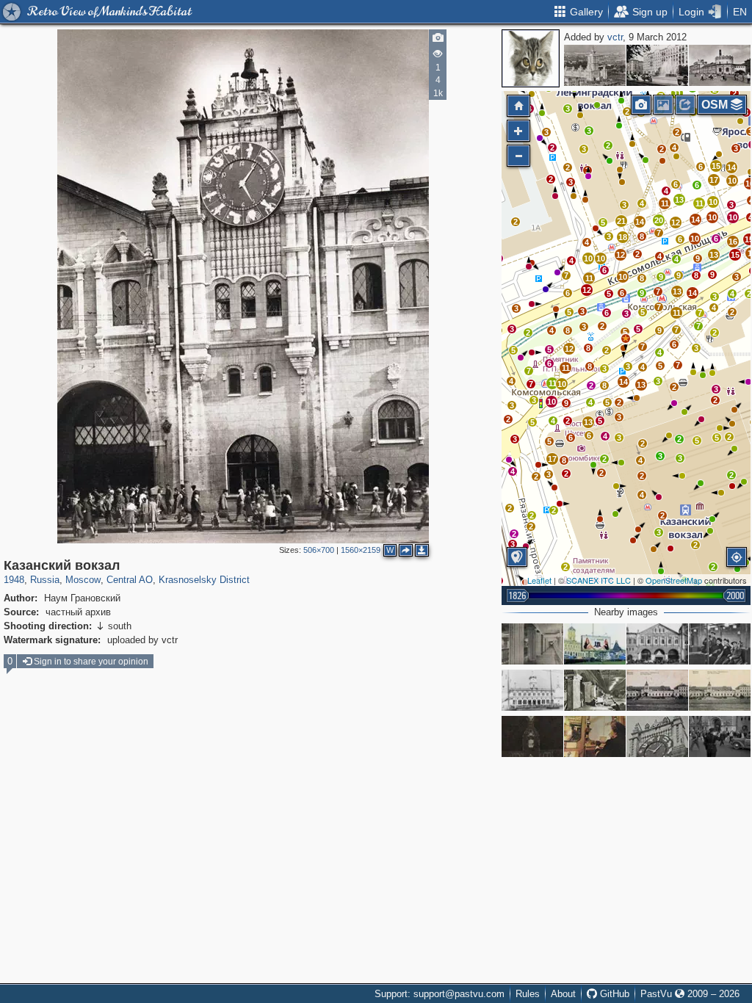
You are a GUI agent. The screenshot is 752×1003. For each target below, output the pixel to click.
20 (658, 220)
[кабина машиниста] (595, 736)
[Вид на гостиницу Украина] (595, 65)
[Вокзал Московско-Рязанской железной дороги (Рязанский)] (720, 690)
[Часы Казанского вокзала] (657, 736)
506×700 (318, 550)
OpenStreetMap (674, 580)
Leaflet (539, 580)
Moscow (83, 579)
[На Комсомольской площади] (720, 736)
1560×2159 (360, 550)
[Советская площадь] (657, 65)
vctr (615, 37)
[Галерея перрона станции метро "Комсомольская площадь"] (532, 644)
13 (713, 254)
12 (569, 348)
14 (692, 293)
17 (552, 459)
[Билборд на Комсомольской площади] (595, 644)
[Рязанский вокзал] (657, 690)
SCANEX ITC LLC (598, 580)
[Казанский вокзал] (720, 65)
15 (735, 254)
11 (677, 312)
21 (621, 221)
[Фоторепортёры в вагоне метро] (720, 644)
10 (551, 401)
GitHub (613, 993)
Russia (44, 579)
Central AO (129, 579)
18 (622, 237)
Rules (528, 993)
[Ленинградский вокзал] (532, 690)
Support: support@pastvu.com (440, 993)
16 (732, 241)
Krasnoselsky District (204, 579)
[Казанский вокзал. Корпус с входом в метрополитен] (657, 644)
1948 (14, 579)
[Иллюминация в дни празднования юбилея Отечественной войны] (532, 736)
